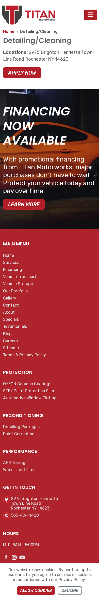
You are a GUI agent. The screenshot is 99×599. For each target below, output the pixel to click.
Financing (12, 269)
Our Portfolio (15, 291)
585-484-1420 (25, 515)
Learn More (24, 204)
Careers (10, 340)
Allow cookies (36, 590)
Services (11, 262)
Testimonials (15, 326)
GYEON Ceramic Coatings (27, 383)
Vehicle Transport (19, 276)
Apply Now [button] (22, 73)
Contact (11, 305)
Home (8, 255)
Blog (7, 333)
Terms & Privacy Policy (24, 355)
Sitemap (11, 347)
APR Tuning (14, 462)
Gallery (9, 298)
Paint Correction (19, 433)
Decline (69, 590)
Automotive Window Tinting (30, 398)
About (9, 312)
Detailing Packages (21, 426)
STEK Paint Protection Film (28, 390)
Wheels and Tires (19, 469)
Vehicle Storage (18, 283)
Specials (11, 319)
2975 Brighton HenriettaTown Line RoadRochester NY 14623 (34, 503)
